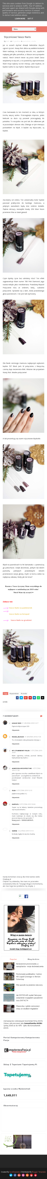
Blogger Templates (39, 1172)
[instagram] (23, 1175)
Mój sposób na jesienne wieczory (29, 985)
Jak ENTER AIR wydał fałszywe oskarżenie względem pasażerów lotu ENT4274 (29, 998)
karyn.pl (15, 804)
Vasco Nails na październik (20, 608)
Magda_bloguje (18, 737)
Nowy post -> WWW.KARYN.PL (22, 820)
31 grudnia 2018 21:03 (33, 737)
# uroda (24, 693)
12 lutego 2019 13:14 (25, 831)
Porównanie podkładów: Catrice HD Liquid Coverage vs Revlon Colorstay (29, 976)
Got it (30, 19)
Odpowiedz (15, 730)
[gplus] (19, 1175)
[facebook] (15, 1175)
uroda (33, 41)
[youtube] (31, 1175)
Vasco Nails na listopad (19, 614)
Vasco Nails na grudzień (21, 620)
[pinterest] (35, 1175)
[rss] (27, 1175)
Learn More (20, 19)
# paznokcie (14, 693)
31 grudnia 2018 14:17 (30, 723)
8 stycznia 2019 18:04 (27, 804)
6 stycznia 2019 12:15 (24, 790)
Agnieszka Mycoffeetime (22, 768)
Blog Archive (33, 959)
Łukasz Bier (16, 723)
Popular (13, 959)
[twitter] (10, 1175)
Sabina (14, 831)
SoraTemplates (14, 1172)
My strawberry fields (21, 750)
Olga (14, 790)
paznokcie (26, 41)
